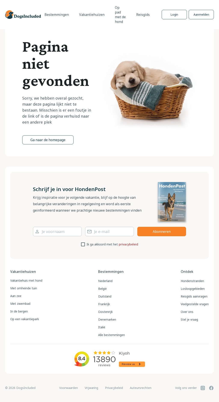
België (102, 289)
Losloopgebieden (193, 289)
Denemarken (107, 319)
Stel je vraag (189, 319)
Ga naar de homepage (47, 139)
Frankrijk (104, 304)
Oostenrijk (105, 312)
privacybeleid (128, 244)
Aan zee (15, 296)
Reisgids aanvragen (194, 296)
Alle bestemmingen (111, 335)
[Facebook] (211, 387)
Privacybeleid (114, 388)
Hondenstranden (192, 281)
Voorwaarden (68, 388)
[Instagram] (202, 387)
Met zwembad (20, 304)
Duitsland (104, 296)
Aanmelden (201, 14)
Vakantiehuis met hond (26, 280)
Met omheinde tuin (23, 288)
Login (174, 14)
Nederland (105, 281)
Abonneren (162, 231)
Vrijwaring (91, 388)
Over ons (187, 312)
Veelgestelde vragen (195, 304)
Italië (101, 327)
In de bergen (19, 311)
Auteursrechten (140, 388)
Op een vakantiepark (24, 319)
